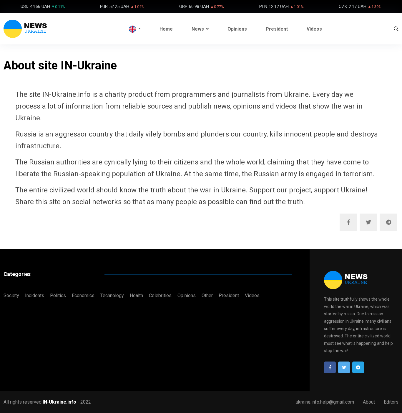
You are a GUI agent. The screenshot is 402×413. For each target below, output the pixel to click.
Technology (112, 295)
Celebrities (160, 295)
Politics (58, 295)
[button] (135, 29)
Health (136, 295)
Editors (391, 402)
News (198, 29)
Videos (314, 29)
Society (11, 295)
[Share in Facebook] (348, 222)
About (369, 402)
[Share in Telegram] (388, 222)
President (277, 29)
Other (207, 295)
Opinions (237, 29)
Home (166, 29)
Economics (83, 295)
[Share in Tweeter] (368, 222)
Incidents (34, 295)
